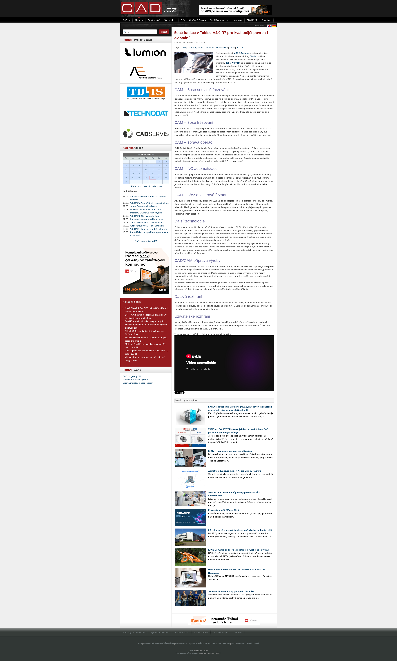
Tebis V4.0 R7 (233, 63)
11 (133, 170)
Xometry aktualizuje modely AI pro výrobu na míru (234, 471)
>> (153, 154)
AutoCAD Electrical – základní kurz (147, 222)
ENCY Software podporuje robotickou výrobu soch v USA (238, 550)
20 (146, 174)
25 (133, 178)
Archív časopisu (221, 632)
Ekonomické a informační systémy (158, 643)
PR (220, 643)
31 (126, 182)
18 (133, 174)
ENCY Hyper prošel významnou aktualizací (230, 451)
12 (139, 170)
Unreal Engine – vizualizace (143, 206)
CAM (183, 47)
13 (146, 170)
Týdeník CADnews (160, 632)
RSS (140, 643)
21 (153, 174)
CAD (191, 651)
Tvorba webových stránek (187, 653)
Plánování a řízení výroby (135, 379)
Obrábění (209, 47)
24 (126, 178)
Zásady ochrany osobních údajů (245, 643)
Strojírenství (222, 47)
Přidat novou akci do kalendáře (146, 186)
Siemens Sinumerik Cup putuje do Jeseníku (231, 591)
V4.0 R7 (240, 47)
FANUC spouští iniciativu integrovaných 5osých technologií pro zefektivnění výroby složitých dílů (146, 324)
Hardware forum (182, 643)
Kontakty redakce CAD (134, 632)
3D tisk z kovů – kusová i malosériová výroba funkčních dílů (240, 530)
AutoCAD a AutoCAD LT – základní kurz (149, 203)
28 (153, 178)
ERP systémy (211, 643)
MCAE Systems (195, 47)
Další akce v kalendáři (146, 241)
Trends (238, 632)
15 (159, 170)
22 (159, 174)
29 (159, 178)
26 (139, 178)
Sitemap (226, 643)
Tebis (232, 47)
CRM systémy (197, 643)
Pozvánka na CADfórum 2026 (223, 510)
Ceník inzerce (201, 632)
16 (166, 170)
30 (166, 178)
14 (153, 170)
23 (166, 174)
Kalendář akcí (181, 632)
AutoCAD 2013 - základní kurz (144, 216)
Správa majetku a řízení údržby (138, 383)
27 (146, 178)
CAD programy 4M (132, 376)
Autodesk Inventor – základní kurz (146, 219)
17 (126, 174)
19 (139, 174)
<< (139, 154)
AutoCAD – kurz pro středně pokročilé (148, 229)
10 (126, 170)
